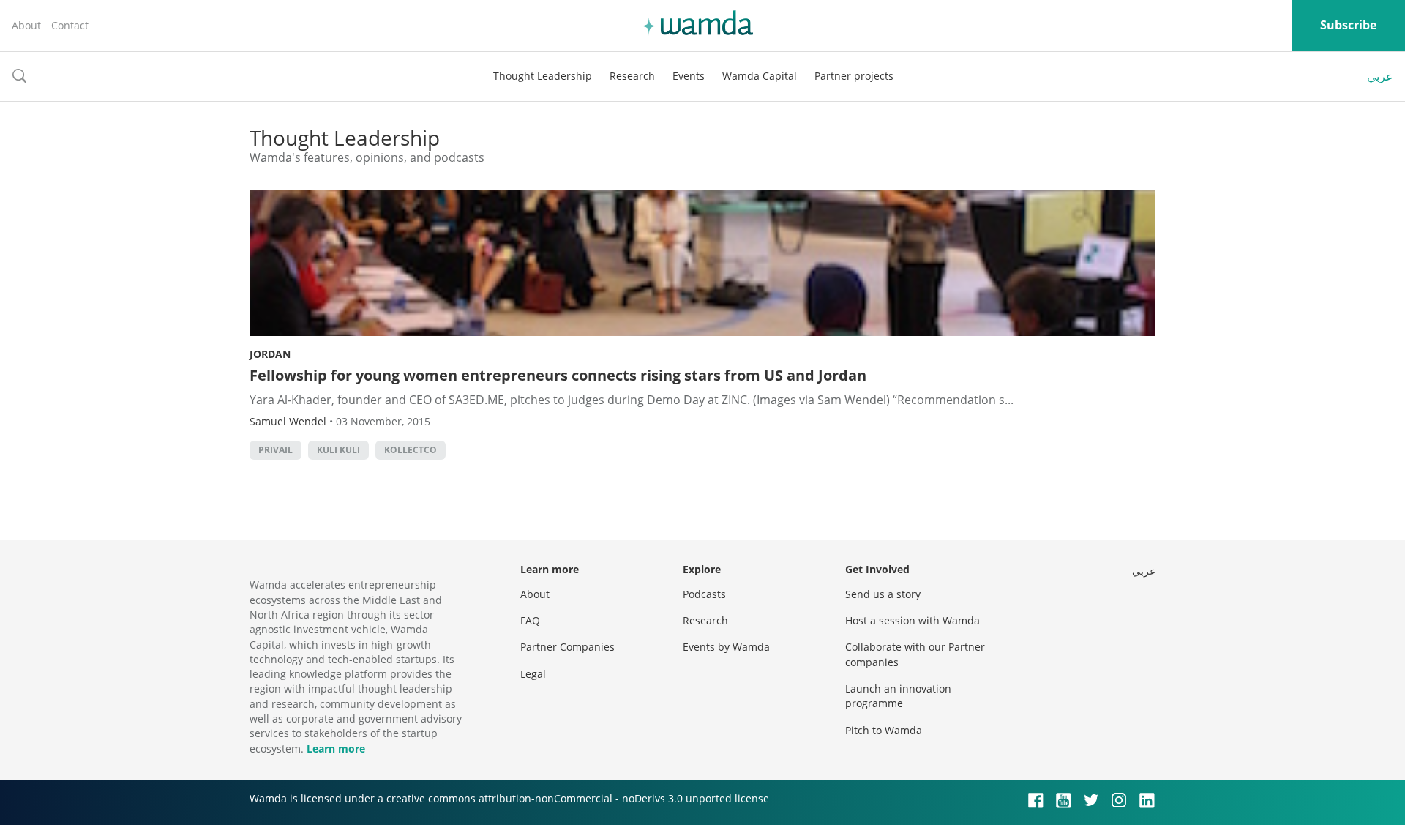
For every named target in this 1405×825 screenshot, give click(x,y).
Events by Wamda (726, 647)
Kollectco (410, 450)
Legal (533, 674)
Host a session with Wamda (912, 620)
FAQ (530, 620)
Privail (275, 450)
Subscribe (1348, 25)
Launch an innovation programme (898, 696)
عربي (1380, 76)
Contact (70, 25)
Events (688, 76)
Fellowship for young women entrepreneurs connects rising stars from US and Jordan (558, 375)
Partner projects (853, 76)
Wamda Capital (759, 76)
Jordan (270, 354)
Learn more (336, 748)
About (26, 25)
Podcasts (704, 594)
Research (632, 76)
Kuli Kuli (338, 450)
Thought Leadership (542, 76)
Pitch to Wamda (883, 730)
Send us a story (883, 594)
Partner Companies (567, 647)
